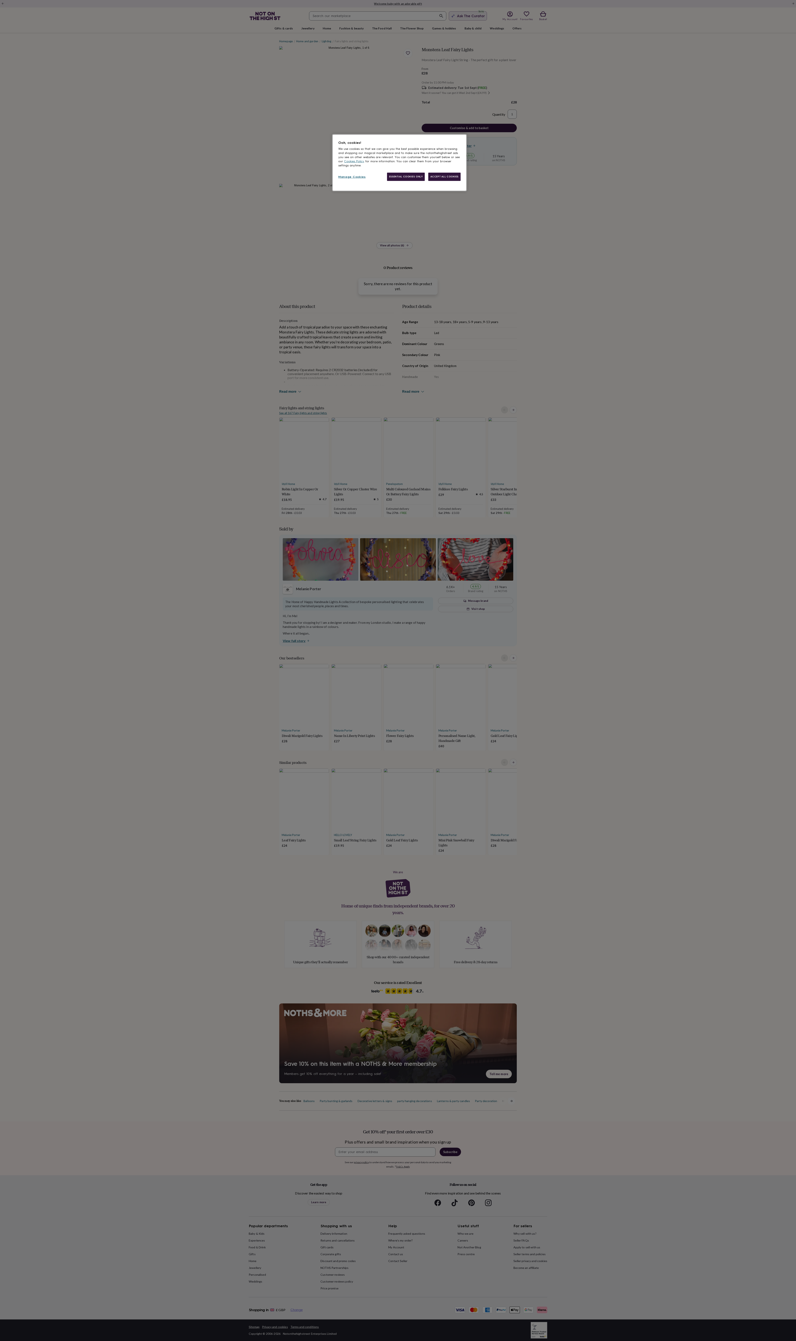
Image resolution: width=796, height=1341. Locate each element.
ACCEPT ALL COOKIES (444, 176)
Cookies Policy (354, 161)
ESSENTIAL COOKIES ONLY (406, 176)
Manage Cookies (352, 177)
